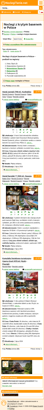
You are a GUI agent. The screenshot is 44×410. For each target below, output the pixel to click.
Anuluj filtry (29, 39)
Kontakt (17, 12)
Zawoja (28, 176)
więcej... (29, 143)
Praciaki (6, 264)
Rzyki (23, 261)
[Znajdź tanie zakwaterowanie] (41, 8)
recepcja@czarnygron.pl (33, 269)
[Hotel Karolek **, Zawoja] (22, 198)
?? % (39, 92)
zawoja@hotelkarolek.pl (33, 184)
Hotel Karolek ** (13, 176)
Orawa (9, 97)
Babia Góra (6, 179)
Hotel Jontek (11, 91)
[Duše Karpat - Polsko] (10, 395)
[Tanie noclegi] (3, 403)
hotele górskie (14, 51)
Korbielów (26, 91)
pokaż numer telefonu (11, 99)
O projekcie (14, 406)
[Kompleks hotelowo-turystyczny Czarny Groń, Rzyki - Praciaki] (22, 282)
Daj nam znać (7, 386)
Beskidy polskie (18, 97)
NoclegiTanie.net (13, 401)
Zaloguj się (27, 12)
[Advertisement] (22, 17)
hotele (5, 51)
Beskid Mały (6, 266)
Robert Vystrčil (38, 406)
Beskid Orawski (20, 94)
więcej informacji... (11, 170)
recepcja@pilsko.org (34, 99)
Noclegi (6, 34)
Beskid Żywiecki (8, 94)
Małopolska (11, 71)
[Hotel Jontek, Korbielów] (22, 115)
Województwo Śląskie (15, 68)
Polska (13, 34)
